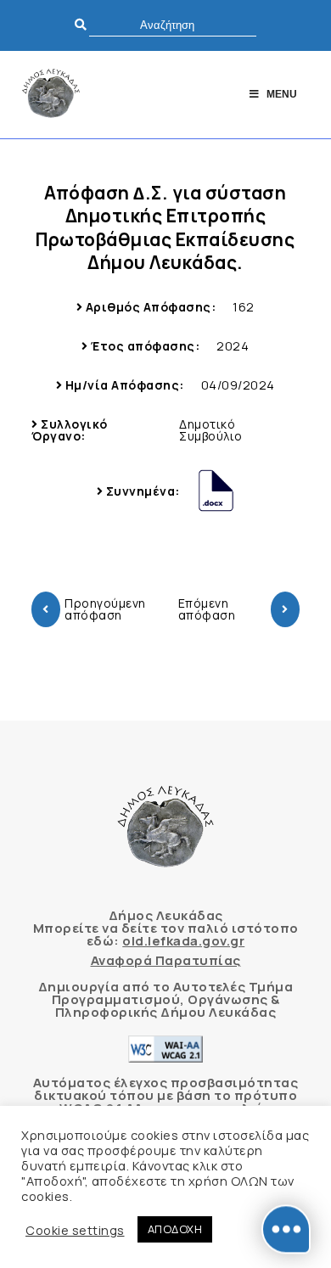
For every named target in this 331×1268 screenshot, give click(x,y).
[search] (172, 25)
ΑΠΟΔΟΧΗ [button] (175, 1229)
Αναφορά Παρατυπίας (166, 960)
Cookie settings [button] (75, 1229)
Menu (281, 94)
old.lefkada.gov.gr (183, 941)
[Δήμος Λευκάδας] (51, 94)
